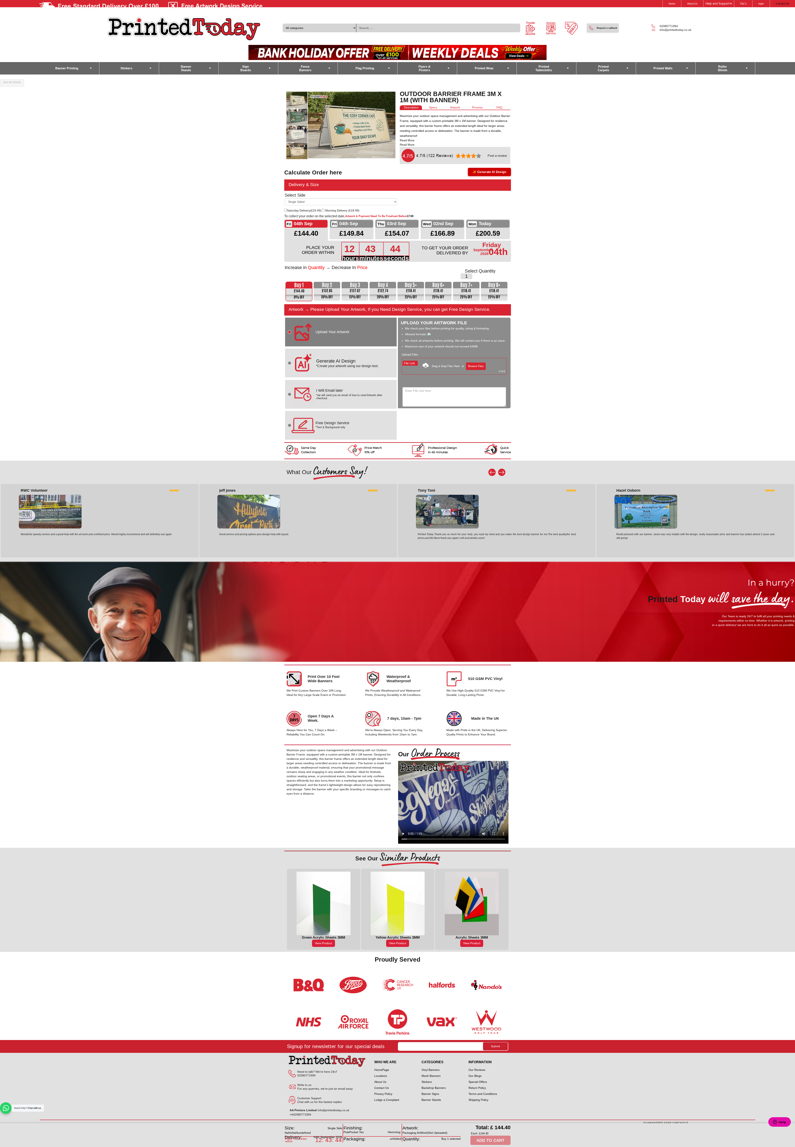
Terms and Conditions (483, 1093)
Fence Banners (305, 68)
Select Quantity (480, 271)
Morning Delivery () (342, 210)
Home (672, 3)
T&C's (743, 3)
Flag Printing (364, 68)
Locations (380, 1075)
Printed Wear (484, 68)
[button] (603, 28)
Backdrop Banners (434, 1087)
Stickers (126, 68)
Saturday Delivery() (304, 210)
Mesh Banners (431, 1075)
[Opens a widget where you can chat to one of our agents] (779, 1122)
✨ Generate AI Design (489, 172)
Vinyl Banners (431, 1069)
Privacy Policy (383, 1093)
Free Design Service (332, 425)
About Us (692, 3)
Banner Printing (66, 68)
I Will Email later (349, 394)
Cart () (782, 3)
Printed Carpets (603, 68)
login (761, 3)
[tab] (411, 107)
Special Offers (478, 1081)
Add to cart (490, 1140)
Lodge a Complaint (386, 1099)
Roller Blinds (722, 68)
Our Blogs (475, 1075)
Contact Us (381, 1087)
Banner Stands (186, 68)
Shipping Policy (478, 1099)
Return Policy (477, 1087)
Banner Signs (430, 1093)
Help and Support (719, 3)
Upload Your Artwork (332, 332)
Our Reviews (477, 1069)
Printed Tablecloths (543, 68)
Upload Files (410, 354)
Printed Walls (662, 68)
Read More (407, 140)
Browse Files (476, 366)
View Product (323, 943)
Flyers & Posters (424, 68)
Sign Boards (245, 68)
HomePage (381, 1069)
